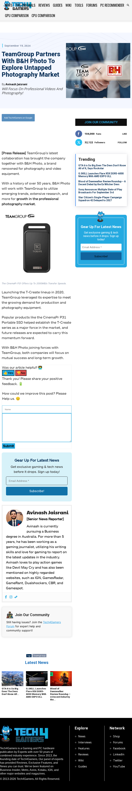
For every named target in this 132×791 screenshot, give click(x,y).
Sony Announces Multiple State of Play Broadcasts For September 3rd (100, 191)
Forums (91, 5)
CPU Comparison (43, 15)
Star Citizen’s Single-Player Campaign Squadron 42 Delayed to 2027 (100, 199)
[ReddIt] (47, 131)
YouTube (119, 766)
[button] (128, 5)
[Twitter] (31, 131)
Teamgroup (39, 655)
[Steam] (16, 597)
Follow (122, 142)
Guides (57, 5)
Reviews (44, 5)
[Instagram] (11, 597)
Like (124, 133)
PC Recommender (112, 5)
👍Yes (8, 373)
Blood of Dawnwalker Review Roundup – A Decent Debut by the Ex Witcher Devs (102, 183)
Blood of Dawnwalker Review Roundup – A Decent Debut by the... (60, 694)
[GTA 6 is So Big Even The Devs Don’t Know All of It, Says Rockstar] (12, 678)
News (8, 5)
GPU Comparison (17, 15)
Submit (8, 446)
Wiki (68, 5)
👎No (21, 373)
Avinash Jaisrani (16, 84)
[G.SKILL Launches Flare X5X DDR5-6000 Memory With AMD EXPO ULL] (37, 678)
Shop (116, 736)
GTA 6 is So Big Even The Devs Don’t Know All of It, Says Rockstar (102, 167)
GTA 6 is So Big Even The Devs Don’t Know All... (10, 691)
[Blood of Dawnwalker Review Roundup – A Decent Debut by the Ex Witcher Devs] (61, 678)
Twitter (118, 760)
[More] (55, 131)
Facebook (119, 748)
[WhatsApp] (39, 131)
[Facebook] (23, 131)
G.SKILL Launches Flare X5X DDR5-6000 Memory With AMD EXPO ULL (36, 692)
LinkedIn (118, 754)
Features (84, 748)
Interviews (85, 742)
